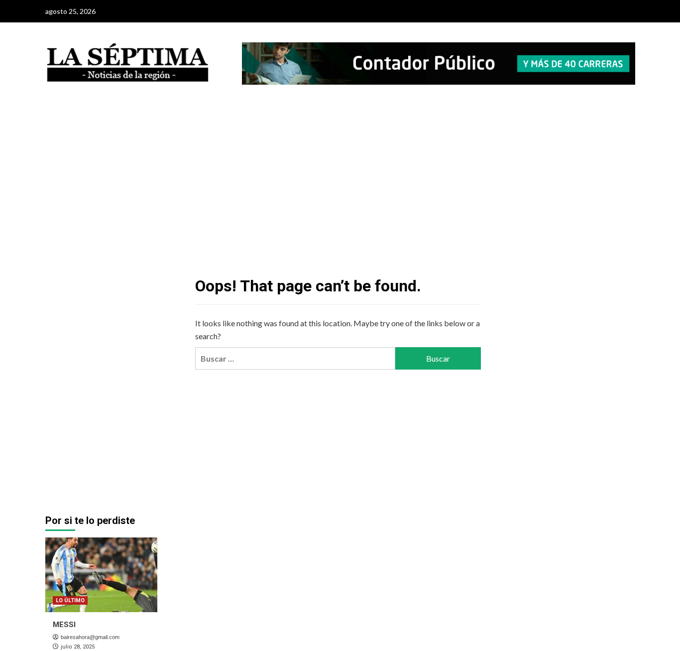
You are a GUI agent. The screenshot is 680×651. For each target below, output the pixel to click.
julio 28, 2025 (78, 647)
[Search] (629, 117)
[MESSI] (101, 574)
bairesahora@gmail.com (90, 637)
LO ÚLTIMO (70, 600)
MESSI (64, 624)
